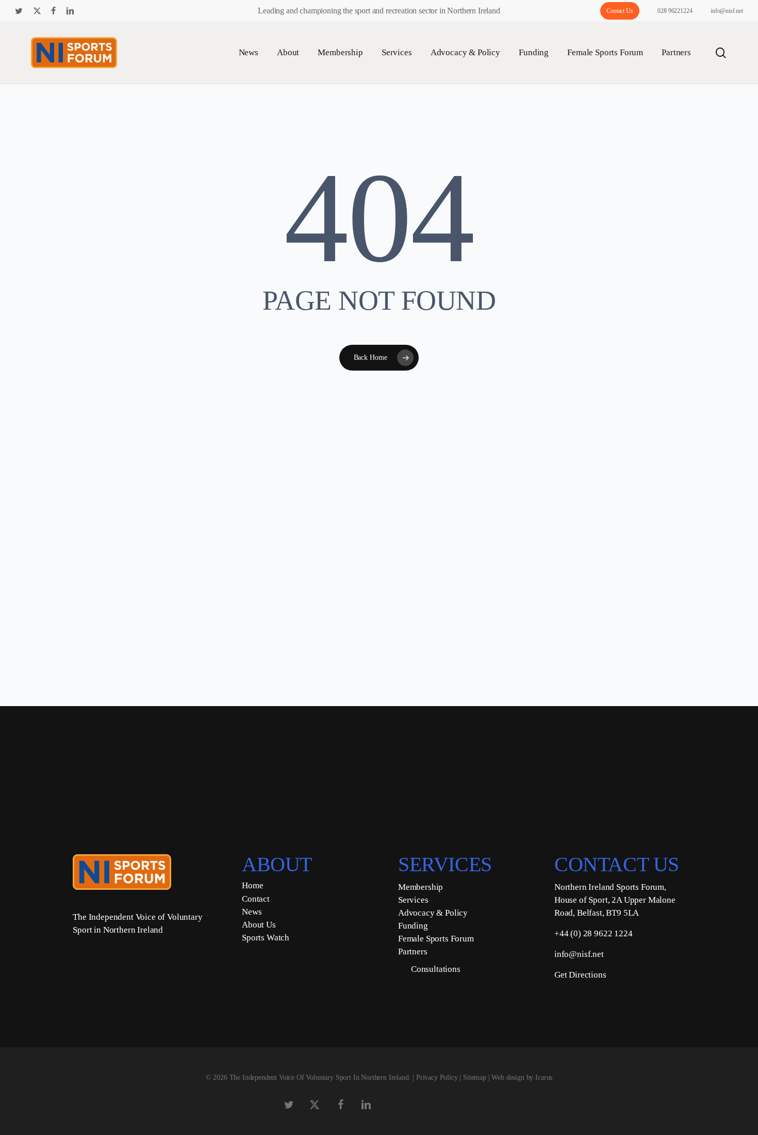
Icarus (543, 1077)
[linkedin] (70, 10)
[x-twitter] (37, 10)
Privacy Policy (437, 1077)
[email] (137, 10)
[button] (315, 747)
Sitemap (474, 1077)
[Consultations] (401, 969)
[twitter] (19, 10)
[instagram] (104, 10)
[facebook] (53, 10)
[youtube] (88, 10)
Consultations (435, 969)
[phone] (120, 10)
